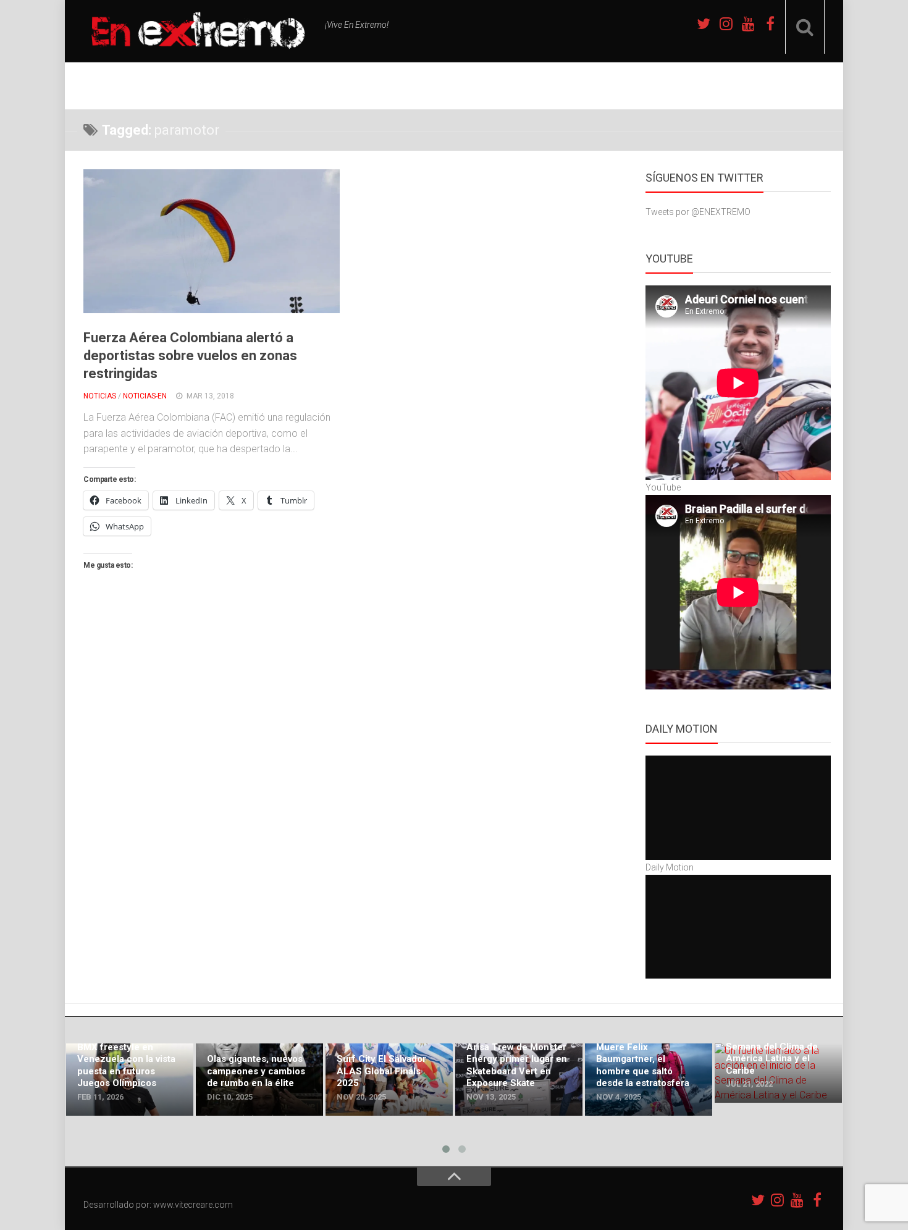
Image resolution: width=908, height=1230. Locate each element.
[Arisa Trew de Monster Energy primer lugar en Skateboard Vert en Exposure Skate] (518, 1079)
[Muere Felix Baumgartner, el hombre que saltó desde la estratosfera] (648, 1079)
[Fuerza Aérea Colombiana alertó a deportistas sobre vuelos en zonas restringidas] (211, 241)
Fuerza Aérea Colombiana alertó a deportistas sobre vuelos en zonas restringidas (190, 355)
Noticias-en (145, 396)
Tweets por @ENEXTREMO (697, 212)
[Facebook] (770, 23)
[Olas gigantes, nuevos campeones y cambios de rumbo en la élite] (259, 1079)
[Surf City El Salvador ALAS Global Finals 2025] (389, 1079)
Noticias (99, 396)
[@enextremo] (725, 23)
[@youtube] (748, 23)
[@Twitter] (703, 23)
